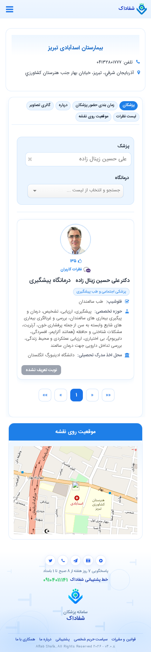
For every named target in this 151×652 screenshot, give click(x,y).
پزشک (124, 146)
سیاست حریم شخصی (90, 639)
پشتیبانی (62, 639)
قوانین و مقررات (124, 639)
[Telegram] (75, 560)
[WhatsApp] (63, 560)
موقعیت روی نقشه (93, 116)
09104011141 (55, 580)
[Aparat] (101, 560)
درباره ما (45, 639)
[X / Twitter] (50, 560)
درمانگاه (122, 178)
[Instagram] (88, 560)
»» (44, 395)
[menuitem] (108, 395)
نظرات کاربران (71, 270)
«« (108, 395)
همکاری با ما (25, 639)
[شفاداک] (142, 9)
